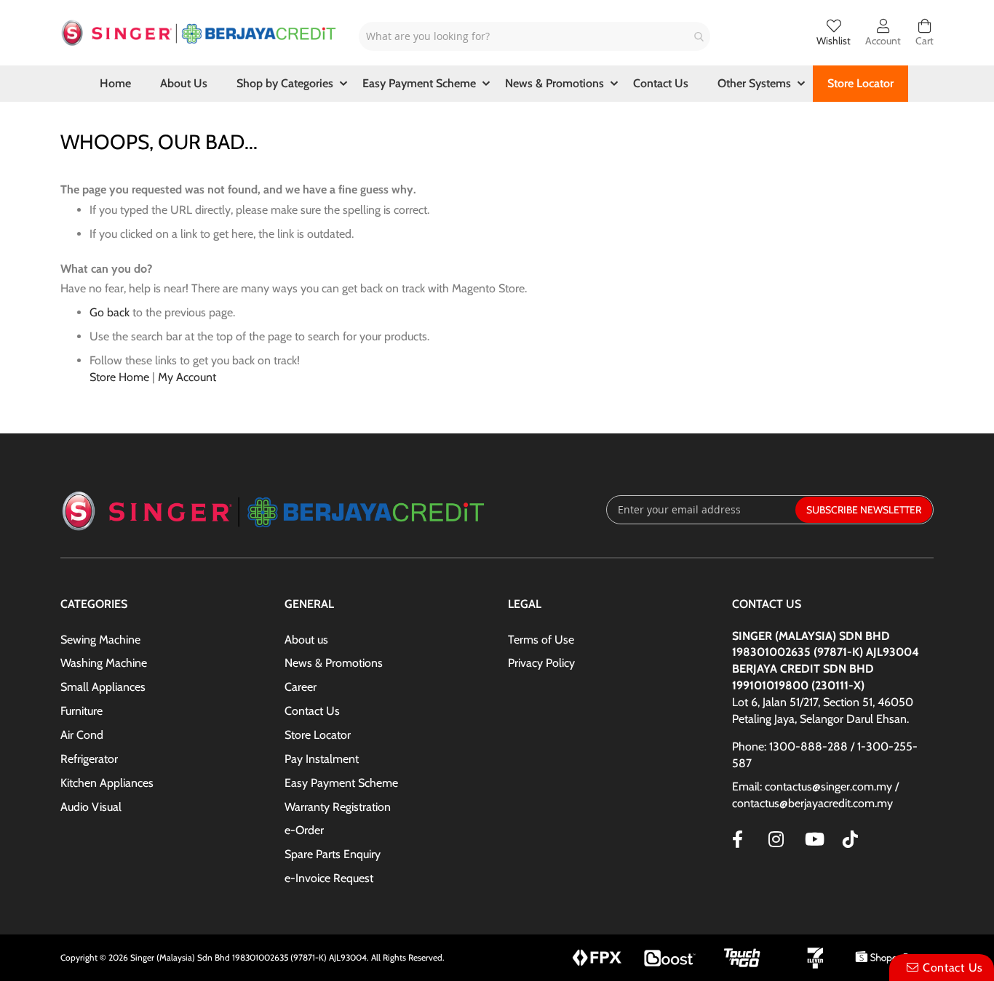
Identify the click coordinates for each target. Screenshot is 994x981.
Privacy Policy (541, 663)
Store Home (119, 377)
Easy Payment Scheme (341, 783)
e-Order (304, 830)
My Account (187, 377)
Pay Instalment (322, 759)
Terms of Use (541, 639)
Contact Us (312, 711)
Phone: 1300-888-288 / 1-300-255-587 (825, 755)
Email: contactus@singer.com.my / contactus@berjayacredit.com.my (815, 795)
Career (301, 687)
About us (306, 639)
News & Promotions (334, 663)
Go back (110, 312)
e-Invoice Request (329, 878)
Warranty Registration (338, 807)
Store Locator (318, 735)
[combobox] (534, 36)
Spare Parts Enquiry (333, 854)
